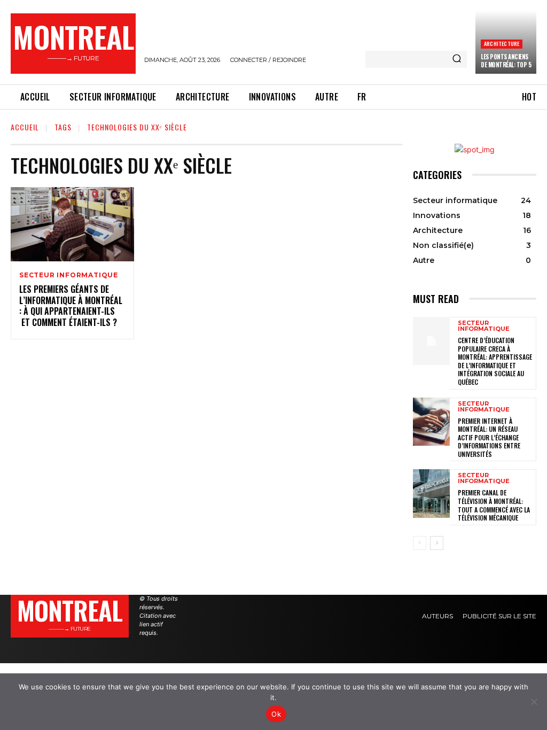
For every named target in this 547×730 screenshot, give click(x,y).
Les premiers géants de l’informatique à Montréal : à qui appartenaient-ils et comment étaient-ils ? (70, 306)
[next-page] (436, 543)
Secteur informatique (68, 275)
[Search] (457, 59)
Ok (276, 714)
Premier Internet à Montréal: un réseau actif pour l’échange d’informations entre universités (489, 437)
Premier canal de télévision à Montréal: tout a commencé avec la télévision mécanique (494, 505)
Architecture (501, 44)
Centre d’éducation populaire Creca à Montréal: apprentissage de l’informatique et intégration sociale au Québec (495, 361)
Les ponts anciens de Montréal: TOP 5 (506, 60)
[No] (533, 701)
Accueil (25, 127)
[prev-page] (419, 543)
